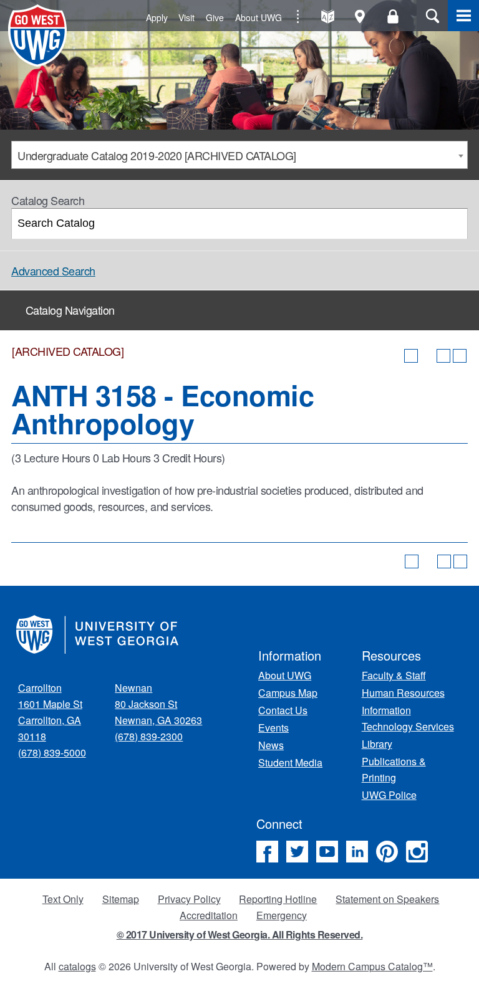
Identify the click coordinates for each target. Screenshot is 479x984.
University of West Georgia (39, 35)
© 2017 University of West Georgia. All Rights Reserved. (240, 934)
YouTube (327, 851)
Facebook (267, 851)
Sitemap (120, 899)
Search (432, 15)
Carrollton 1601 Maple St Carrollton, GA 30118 (50, 712)
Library (377, 744)
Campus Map (287, 692)
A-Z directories (327, 16)
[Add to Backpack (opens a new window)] (411, 356)
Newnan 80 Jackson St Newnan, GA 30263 (158, 704)
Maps (360, 16)
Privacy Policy (189, 899)
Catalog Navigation (70, 310)
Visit (186, 17)
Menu (463, 15)
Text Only (63, 899)
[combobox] (239, 155)
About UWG (258, 17)
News (271, 745)
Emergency (281, 915)
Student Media (290, 762)
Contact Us (282, 710)
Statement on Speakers (387, 899)
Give (215, 17)
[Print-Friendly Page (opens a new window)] (443, 356)
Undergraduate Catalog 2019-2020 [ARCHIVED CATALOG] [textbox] (156, 155)
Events (273, 727)
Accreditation (209, 915)
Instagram (417, 851)
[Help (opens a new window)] (460, 356)
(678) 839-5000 (52, 752)
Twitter (297, 851)
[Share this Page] (427, 356)
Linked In (357, 851)
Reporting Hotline (278, 899)
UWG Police (389, 795)
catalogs (77, 966)
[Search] (453, 223)
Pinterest (387, 851)
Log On (392, 16)
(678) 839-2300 (149, 736)
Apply (157, 17)
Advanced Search (53, 270)
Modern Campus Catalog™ (372, 966)
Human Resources (403, 692)
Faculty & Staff (394, 675)
